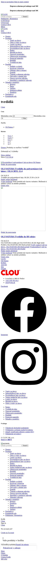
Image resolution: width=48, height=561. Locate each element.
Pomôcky (13, 92)
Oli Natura (4, 261)
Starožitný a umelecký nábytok (21, 80)
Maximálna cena (39, 116)
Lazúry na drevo (15, 44)
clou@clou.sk (10, 282)
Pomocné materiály (16, 58)
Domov (4, 148)
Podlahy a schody (16, 66)
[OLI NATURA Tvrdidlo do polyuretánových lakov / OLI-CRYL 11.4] (20, 162)
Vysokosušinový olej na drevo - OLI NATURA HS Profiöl (24, 248)
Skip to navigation (7, 2)
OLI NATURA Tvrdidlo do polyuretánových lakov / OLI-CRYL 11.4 (21, 170)
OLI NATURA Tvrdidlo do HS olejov (18, 236)
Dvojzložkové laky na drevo (20, 48)
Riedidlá (13, 60)
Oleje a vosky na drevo (18, 42)
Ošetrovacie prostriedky (18, 56)
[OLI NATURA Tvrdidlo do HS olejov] (23, 230)
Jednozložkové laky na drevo (20, 46)
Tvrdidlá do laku (16, 62)
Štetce (12, 86)
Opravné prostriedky (17, 54)
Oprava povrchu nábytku (18, 78)
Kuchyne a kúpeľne (17, 68)
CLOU (3, 259)
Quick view (5, 185)
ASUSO (4, 265)
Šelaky (12, 50)
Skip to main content (21, 2)
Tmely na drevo (15, 40)
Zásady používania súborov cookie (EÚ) (19, 432)
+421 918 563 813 (11, 280)
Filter (24, 118)
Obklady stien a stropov (18, 70)
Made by (6, 440)
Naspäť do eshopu (22, 544)
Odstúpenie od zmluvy (13, 434)
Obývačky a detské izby (18, 76)
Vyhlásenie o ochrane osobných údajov (19, 430)
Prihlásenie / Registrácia (13, 515)
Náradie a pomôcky (12, 419)
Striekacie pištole (16, 90)
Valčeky (13, 88)
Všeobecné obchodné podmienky (17, 428)
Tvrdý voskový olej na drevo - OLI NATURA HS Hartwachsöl (24, 246)
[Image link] (10, 275)
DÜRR (3, 269)
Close (3, 107)
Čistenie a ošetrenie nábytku (20, 74)
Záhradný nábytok (16, 497)
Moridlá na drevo (16, 52)
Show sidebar (5, 155)
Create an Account (7, 533)
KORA (3, 263)
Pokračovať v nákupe (11, 548)
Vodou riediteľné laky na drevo (16, 397)
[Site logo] (4, 14)
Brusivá (12, 84)
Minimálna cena (6, 116)
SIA (2, 267)
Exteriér (12, 72)
